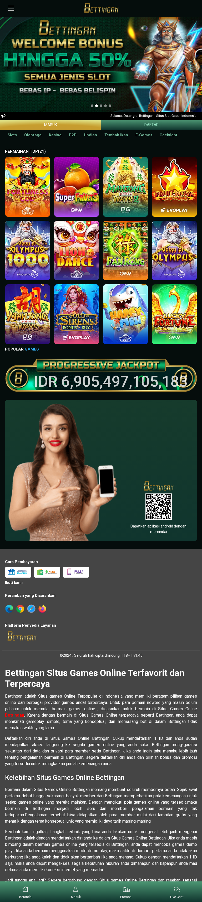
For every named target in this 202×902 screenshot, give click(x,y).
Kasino (55, 135)
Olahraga (33, 135)
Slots (12, 135)
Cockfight (168, 135)
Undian (90, 135)
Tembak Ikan (116, 135)
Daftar (151, 124)
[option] (92, 106)
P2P (73, 135)
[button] (27, 190)
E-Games (143, 135)
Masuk (50, 124)
